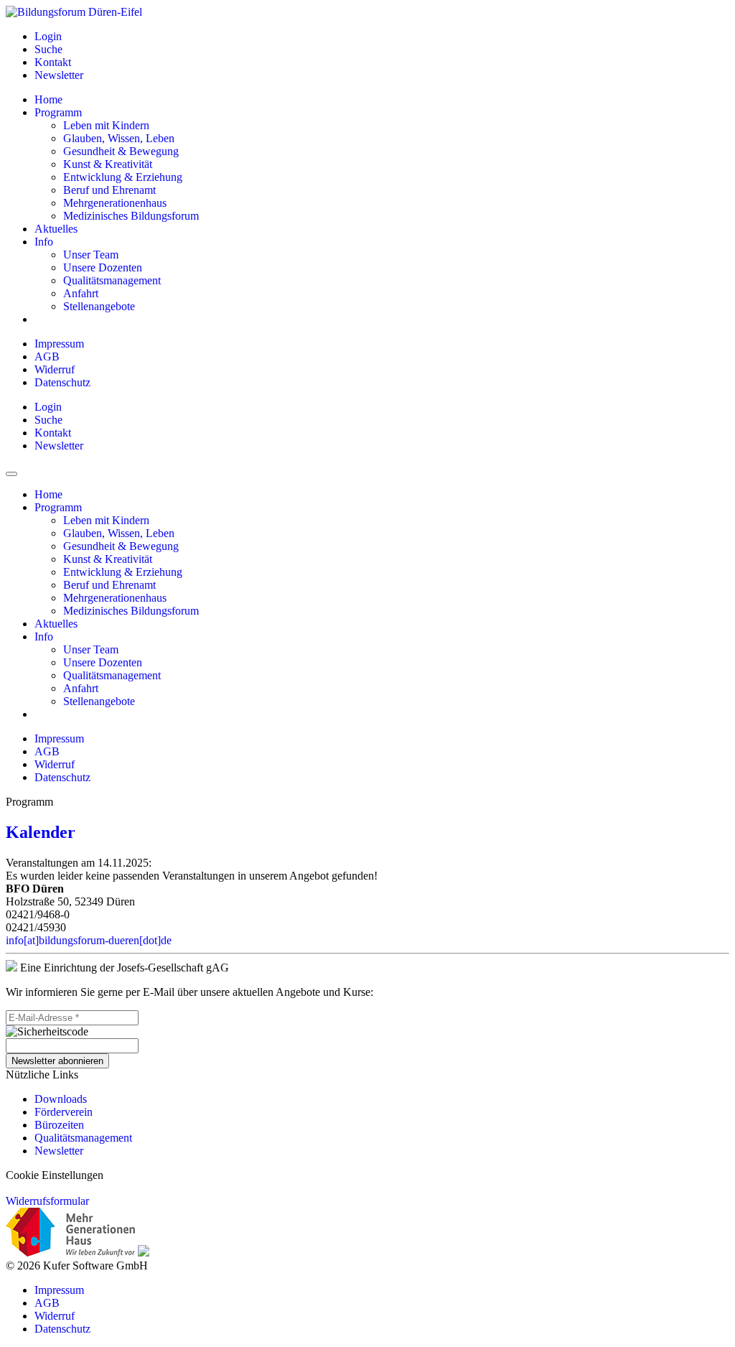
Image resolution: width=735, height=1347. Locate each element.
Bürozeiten (59, 1125)
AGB (47, 356)
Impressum (59, 343)
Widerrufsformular (47, 1201)
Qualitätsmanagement (83, 1138)
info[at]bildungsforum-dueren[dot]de (89, 940)
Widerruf (54, 369)
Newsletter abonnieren (57, 1060)
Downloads (60, 1099)
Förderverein (63, 1112)
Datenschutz (62, 382)
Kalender (40, 832)
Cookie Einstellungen (54, 1175)
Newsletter (58, 1151)
